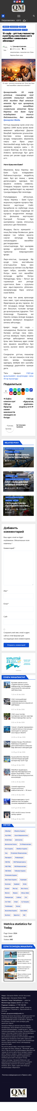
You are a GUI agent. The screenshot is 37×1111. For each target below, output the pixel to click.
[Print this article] (19, 393)
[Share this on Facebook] (11, 390)
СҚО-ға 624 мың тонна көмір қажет (20, 813)
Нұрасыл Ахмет (24, 488)
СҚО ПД (7, 862)
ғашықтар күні (24, 52)
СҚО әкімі (8, 871)
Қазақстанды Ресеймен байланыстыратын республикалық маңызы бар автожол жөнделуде (21, 744)
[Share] (31, 390)
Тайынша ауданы (20, 871)
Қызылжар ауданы (11, 910)
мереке (15, 893)
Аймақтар (6, 26)
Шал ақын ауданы (11, 879)
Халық (27, 479)
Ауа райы (8, 835)
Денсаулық (18, 840)
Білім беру (8, 840)
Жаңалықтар (14, 26)
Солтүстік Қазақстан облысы (12, 29)
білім (24, 884)
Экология (9, 500)
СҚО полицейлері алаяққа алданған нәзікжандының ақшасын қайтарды (22, 702)
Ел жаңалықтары (25, 844)
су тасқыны (25, 902)
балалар (7, 884)
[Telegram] (19, 390)
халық (18, 906)
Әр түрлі (24, 29)
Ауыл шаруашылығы (21, 835)
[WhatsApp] (15, 390)
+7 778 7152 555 (21, 1005)
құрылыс (17, 915)
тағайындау (8, 906)
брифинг (17, 884)
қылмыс (7, 915)
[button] (34, 16)
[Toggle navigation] (19, 16)
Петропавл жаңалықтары (19, 853)
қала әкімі (23, 910)
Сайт (5, 617)
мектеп (7, 893)
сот (26, 897)
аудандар (23, 879)
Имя (6, 591)
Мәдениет (22, 26)
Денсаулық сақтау (11, 844)
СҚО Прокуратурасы (19, 862)
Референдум (19, 857)
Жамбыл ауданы (22, 848)
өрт (24, 915)
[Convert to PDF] (11, 393)
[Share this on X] (23, 390)
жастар (15, 888)
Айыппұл (8, 831)
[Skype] (27, 390)
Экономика (9, 451)
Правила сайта (26, 1075)
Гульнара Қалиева (19, 46)
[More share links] (23, 393)
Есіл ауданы (9, 848)
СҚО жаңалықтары (20, 866)
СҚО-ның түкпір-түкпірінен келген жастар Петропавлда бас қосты (22, 716)
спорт (16, 902)
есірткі (7, 888)
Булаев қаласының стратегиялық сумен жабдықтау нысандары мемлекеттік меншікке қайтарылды (21, 686)
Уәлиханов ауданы (11, 875)
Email (6, 604)
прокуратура (9, 897)
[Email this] (15, 393)
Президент (8, 857)
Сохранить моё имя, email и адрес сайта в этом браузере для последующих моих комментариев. (17, 636)
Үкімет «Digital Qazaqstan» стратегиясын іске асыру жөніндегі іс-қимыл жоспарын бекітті (22, 730)
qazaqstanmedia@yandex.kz (15, 1013)
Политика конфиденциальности (12, 1075)
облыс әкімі (25, 893)
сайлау (19, 897)
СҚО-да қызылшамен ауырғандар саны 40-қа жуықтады (18, 376)
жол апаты (24, 888)
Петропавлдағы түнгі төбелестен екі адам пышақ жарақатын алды (21, 801)
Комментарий (9, 548)
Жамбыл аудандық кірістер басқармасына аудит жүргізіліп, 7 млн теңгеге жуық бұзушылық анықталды (22, 773)
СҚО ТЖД (8, 866)
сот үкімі (7, 902)
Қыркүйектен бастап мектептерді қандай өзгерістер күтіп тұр (20, 758)
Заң (16, 476)
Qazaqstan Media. (12, 120)
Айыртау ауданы (19, 831)
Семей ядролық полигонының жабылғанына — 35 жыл (21, 788)
